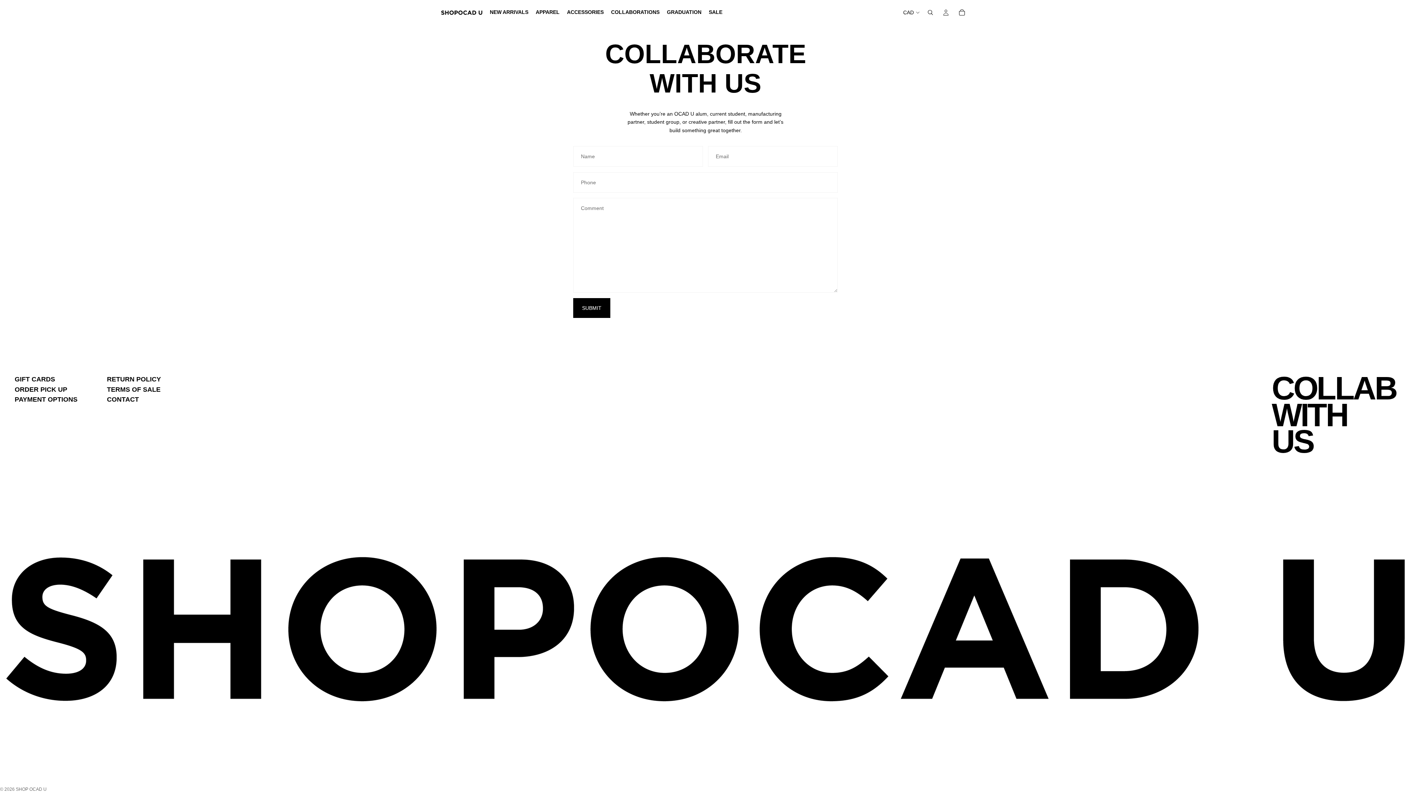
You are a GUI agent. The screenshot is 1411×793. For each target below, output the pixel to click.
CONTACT (123, 399)
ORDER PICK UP (41, 389)
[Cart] (962, 12)
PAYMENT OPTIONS (46, 399)
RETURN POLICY (134, 379)
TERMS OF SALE (134, 389)
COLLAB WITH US (1334, 415)
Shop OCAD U (31, 789)
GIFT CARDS (35, 379)
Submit (592, 308)
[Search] (930, 12)
